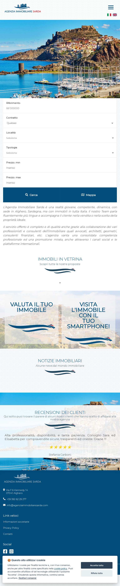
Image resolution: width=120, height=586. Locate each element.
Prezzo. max (13, 177)
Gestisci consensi (27, 578)
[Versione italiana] (109, 15)
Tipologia (11, 150)
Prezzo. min (13, 162)
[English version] (115, 15)
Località (11, 135)
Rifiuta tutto (97, 573)
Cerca (34, 195)
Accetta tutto (96, 565)
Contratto (12, 117)
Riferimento (13, 102)
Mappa (91, 195)
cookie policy (60, 568)
